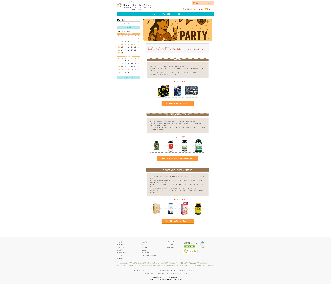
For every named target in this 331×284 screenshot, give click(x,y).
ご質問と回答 (170, 242)
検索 (129, 27)
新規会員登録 (188, 9)
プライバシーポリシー (150, 271)
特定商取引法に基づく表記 (168, 271)
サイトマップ (136, 271)
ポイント (119, 255)
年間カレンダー (128, 77)
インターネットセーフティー (188, 271)
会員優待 (119, 258)
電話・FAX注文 (121, 247)
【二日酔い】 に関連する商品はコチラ (177, 103)
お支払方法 (120, 250)
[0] (194, 3)
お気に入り (200, 9)
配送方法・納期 (121, 253)
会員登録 (144, 242)
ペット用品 (177, 14)
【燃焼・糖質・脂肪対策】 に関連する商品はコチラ (178, 158)
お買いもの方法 (121, 244)
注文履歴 (144, 247)
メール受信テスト (172, 244)
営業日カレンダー (172, 247)
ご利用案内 (120, 242)
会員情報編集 (145, 253)
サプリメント (154, 14)
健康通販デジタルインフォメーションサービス (165, 277)
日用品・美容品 (166, 14)
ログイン (210, 9)
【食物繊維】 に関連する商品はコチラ (177, 221)
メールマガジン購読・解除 (149, 255)
